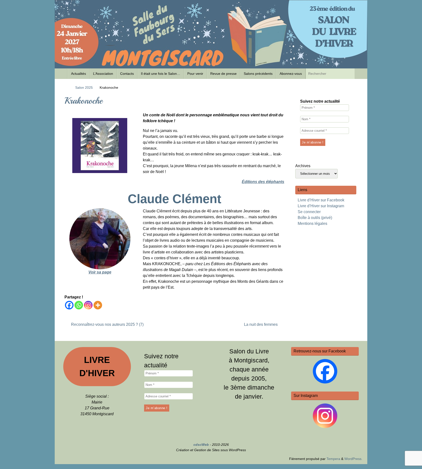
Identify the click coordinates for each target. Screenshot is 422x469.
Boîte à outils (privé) (315, 218)
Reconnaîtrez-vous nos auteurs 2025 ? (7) (107, 324)
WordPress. (353, 459)
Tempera (333, 459)
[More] (98, 305)
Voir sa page (99, 272)
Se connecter (309, 212)
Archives (302, 166)
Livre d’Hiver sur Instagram (321, 206)
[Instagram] (88, 305)
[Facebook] (69, 305)
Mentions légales (312, 223)
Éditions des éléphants (263, 182)
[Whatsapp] (78, 305)
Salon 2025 (84, 87)
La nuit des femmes (261, 324)
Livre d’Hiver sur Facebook (321, 200)
